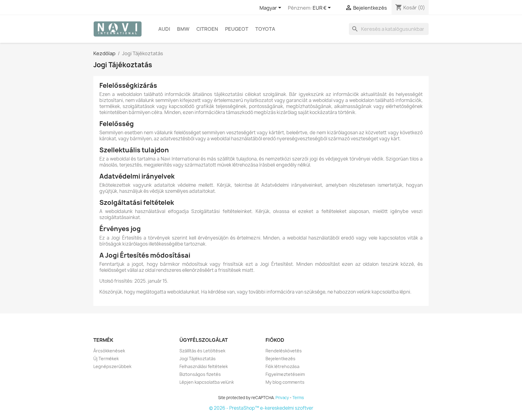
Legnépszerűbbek (112, 366)
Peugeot (236, 29)
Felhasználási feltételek (203, 366)
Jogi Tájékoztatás (197, 358)
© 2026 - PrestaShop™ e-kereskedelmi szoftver (261, 408)
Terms (298, 397)
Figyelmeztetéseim (285, 374)
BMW (183, 29)
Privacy (282, 397)
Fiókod (275, 340)
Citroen (207, 29)
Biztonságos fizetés (200, 374)
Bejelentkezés (280, 358)
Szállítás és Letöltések (202, 351)
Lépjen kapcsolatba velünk (206, 382)
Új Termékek (106, 358)
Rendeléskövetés (284, 351)
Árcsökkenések (109, 351)
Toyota (265, 29)
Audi (164, 29)
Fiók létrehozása (282, 366)
